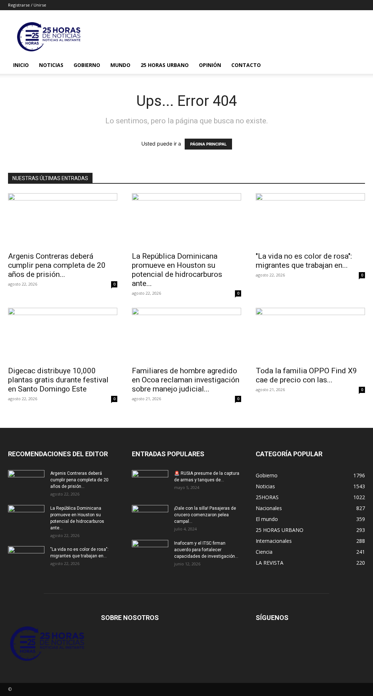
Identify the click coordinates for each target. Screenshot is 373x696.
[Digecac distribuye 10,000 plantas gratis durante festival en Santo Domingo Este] (62, 335)
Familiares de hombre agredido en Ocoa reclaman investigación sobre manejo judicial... (185, 379)
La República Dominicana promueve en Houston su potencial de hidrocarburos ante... (177, 270)
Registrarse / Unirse (27, 5)
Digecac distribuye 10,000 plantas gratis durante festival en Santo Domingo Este (58, 379)
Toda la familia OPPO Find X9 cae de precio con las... (306, 375)
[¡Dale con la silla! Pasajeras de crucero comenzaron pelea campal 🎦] (150, 517)
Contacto (246, 64)
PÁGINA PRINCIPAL (208, 144)
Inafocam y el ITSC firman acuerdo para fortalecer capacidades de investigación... (206, 550)
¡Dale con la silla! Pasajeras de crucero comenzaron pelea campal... (205, 515)
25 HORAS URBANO (165, 64)
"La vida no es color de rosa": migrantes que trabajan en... (304, 261)
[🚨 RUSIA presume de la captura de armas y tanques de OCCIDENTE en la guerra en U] (150, 483)
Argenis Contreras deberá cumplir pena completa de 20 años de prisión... (57, 265)
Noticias (51, 64)
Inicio (21, 64)
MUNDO (120, 64)
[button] (356, 65)
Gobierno (87, 64)
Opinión (210, 64)
